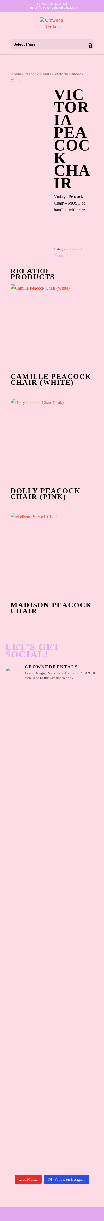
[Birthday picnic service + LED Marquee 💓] (52, 775)
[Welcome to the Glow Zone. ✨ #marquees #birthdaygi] (52, 738)
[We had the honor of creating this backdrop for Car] (52, 1086)
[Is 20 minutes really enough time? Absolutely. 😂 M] (52, 785)
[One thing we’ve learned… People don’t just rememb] (52, 1148)
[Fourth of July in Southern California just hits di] (52, 1035)
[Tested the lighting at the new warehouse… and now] (52, 942)
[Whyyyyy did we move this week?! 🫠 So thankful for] (52, 758)
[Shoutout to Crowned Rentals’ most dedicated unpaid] (52, 962)
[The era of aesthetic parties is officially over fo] (52, 996)
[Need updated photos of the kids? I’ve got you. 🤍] (52, 826)
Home (16, 74)
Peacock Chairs (37, 74)
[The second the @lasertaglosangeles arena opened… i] (52, 895)
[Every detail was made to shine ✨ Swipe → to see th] (52, 715)
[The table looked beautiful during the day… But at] (52, 1058)
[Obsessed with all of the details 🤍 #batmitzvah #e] (52, 692)
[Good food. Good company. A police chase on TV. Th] (52, 1115)
